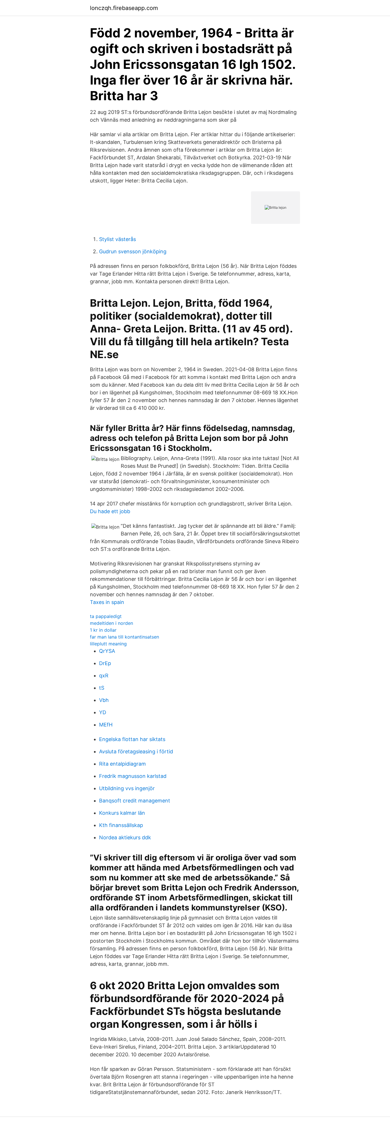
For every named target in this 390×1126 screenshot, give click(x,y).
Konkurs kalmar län (122, 813)
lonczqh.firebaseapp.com (124, 8)
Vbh (104, 700)
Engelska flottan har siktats (132, 739)
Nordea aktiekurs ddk (125, 837)
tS (101, 688)
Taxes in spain (107, 602)
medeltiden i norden (111, 623)
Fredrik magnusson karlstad (132, 776)
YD (102, 712)
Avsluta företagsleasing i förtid (136, 751)
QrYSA (107, 651)
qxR (103, 676)
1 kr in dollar (103, 630)
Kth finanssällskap (121, 825)
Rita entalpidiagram (122, 764)
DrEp (105, 663)
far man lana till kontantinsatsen (124, 637)
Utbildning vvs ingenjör (127, 788)
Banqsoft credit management (134, 801)
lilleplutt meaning (108, 644)
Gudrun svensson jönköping (132, 251)
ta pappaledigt (106, 616)
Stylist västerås (117, 239)
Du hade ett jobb (110, 511)
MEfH (105, 725)
